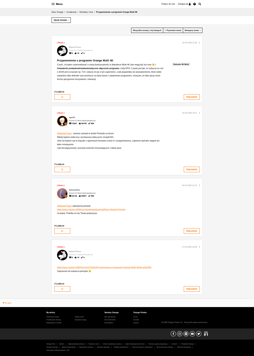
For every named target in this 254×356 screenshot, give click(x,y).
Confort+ (174, 344)
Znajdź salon (79, 317)
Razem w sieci (94, 344)
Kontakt (136, 320)
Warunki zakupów (103, 347)
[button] (199, 42)
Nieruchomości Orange (165, 347)
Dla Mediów (109, 323)
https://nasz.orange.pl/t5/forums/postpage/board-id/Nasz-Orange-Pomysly (91, 209)
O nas (135, 317)
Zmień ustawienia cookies (112, 344)
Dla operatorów (110, 317)
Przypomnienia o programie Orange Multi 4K (85, 60)
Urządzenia (71, 12)
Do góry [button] (8, 303)
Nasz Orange (57, 12)
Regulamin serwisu (86, 347)
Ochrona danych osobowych (142, 347)
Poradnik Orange (187, 344)
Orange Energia (52, 347)
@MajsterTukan (64, 133)
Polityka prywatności (121, 347)
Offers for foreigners (184, 347)
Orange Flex (50, 344)
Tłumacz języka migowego (157, 344)
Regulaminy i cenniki (54, 323)
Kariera (136, 323)
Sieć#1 (61, 344)
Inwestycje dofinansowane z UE (57, 350)
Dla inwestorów (110, 320)
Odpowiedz (191, 97)
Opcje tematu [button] (60, 20)
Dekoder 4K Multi (181, 64)
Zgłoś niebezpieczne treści (135, 344)
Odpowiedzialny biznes (76, 344)
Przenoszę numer (52, 317)
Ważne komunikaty (68, 347)
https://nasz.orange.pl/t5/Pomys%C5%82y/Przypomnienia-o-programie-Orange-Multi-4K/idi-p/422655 (104, 267)
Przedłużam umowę (53, 320)
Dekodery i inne (86, 12)
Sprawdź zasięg (80, 320)
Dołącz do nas (168, 4)
